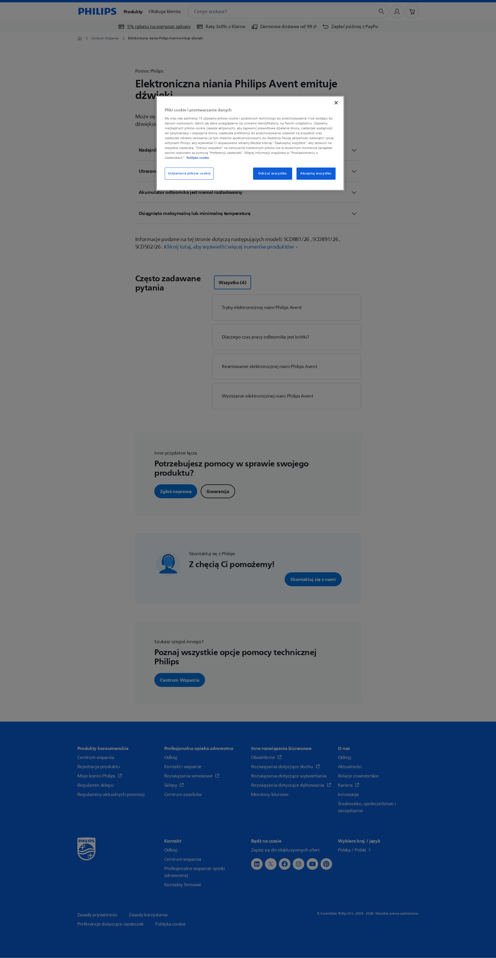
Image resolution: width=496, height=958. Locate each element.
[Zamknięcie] (336, 102)
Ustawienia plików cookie (189, 173)
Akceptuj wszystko (316, 173)
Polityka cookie (197, 158)
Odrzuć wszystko (272, 173)
